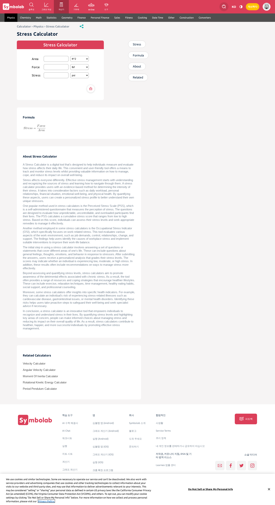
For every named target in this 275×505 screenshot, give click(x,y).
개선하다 (252, 6)
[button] (82, 26)
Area (35, 59)
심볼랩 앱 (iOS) (101, 446)
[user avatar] (267, 7)
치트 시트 (67, 454)
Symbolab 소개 (137, 423)
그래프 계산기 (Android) (106, 431)
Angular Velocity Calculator (39, 369)
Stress (36, 75)
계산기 (66, 461)
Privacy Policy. (46, 501)
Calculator (24, 26)
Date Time (157, 17)
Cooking (142, 17)
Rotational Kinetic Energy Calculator (45, 382)
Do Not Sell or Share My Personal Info (210, 489)
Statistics (51, 17)
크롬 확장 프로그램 (103, 470)
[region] (137, 489)
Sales (117, 17)
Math (39, 17)
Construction (187, 17)
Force (36, 67)
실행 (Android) (101, 438)
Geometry (67, 17)
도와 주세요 (135, 438)
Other (171, 17)
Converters (205, 17)
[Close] (269, 489)
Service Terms (163, 430)
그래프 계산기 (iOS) (103, 454)
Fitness (129, 17)
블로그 (132, 431)
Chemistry (25, 17)
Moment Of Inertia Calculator (40, 376)
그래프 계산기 (69, 469)
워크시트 (67, 438)
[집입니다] (35, 419)
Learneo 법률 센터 (166, 465)
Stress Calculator (57, 26)
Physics (11, 17)
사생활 (159, 423)
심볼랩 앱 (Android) (103, 423)
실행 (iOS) (98, 462)
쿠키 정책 (161, 438)
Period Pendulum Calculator (40, 388)
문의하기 (134, 446)
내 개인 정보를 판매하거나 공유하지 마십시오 (180, 446)
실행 (64, 446)
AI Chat (66, 430)
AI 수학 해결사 (70, 423)
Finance (81, 17)
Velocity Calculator (34, 363)
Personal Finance (100, 17)
